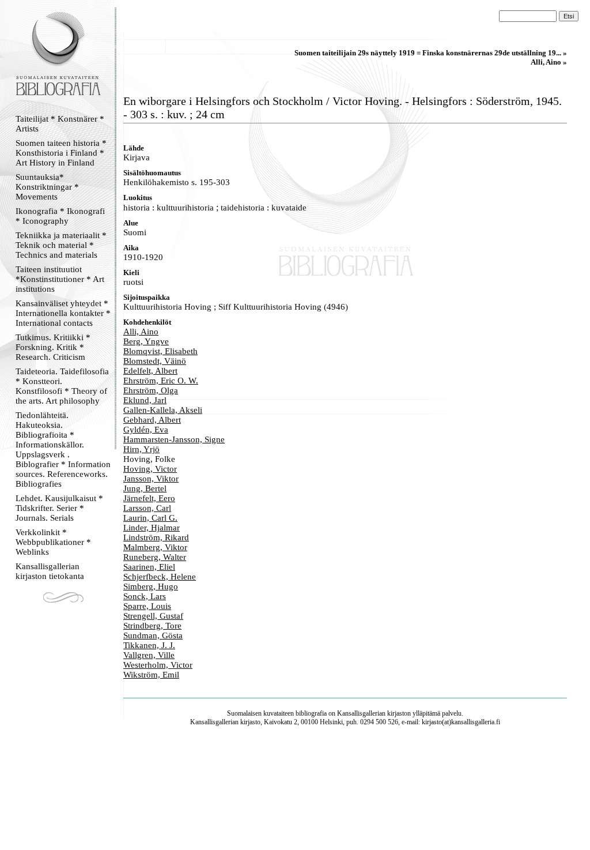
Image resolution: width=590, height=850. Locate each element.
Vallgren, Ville (149, 655)
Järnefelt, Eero (149, 498)
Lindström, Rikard (156, 537)
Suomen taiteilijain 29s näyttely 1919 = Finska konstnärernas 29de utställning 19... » (430, 52)
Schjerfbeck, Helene (159, 576)
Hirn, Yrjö (141, 449)
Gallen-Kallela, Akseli (162, 410)
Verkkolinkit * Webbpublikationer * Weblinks (53, 542)
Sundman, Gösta (153, 635)
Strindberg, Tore (152, 625)
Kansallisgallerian (361, 713)
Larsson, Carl (147, 508)
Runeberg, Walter (154, 557)
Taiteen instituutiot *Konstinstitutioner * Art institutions (60, 279)
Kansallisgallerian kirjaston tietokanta (50, 571)
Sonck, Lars (144, 596)
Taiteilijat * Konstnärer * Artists (60, 123)
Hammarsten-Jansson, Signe (174, 439)
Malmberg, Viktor (155, 547)
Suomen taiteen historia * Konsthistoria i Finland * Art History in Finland (61, 152)
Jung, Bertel (145, 488)
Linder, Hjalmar (151, 527)
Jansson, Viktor (151, 478)
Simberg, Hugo (150, 586)
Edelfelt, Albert (150, 370)
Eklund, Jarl (145, 400)
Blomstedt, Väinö (154, 361)
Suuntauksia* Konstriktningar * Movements (47, 186)
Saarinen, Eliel (149, 566)
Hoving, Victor (150, 468)
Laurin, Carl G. (150, 517)
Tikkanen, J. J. (149, 645)
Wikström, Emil (151, 674)
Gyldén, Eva (145, 429)
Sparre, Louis (147, 606)
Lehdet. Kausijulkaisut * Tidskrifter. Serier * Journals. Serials (59, 508)
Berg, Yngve (146, 341)
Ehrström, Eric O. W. (160, 380)
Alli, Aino (140, 331)
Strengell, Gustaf (153, 615)
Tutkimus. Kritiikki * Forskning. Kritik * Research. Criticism (53, 347)
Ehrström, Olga (150, 390)
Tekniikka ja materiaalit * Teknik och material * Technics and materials (61, 245)
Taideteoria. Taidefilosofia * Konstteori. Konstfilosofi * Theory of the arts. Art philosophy (62, 386)
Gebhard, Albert (152, 419)
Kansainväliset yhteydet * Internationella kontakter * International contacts (63, 313)
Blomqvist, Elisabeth (160, 351)
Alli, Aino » (549, 62)
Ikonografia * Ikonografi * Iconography (60, 215)
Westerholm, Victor (157, 665)
